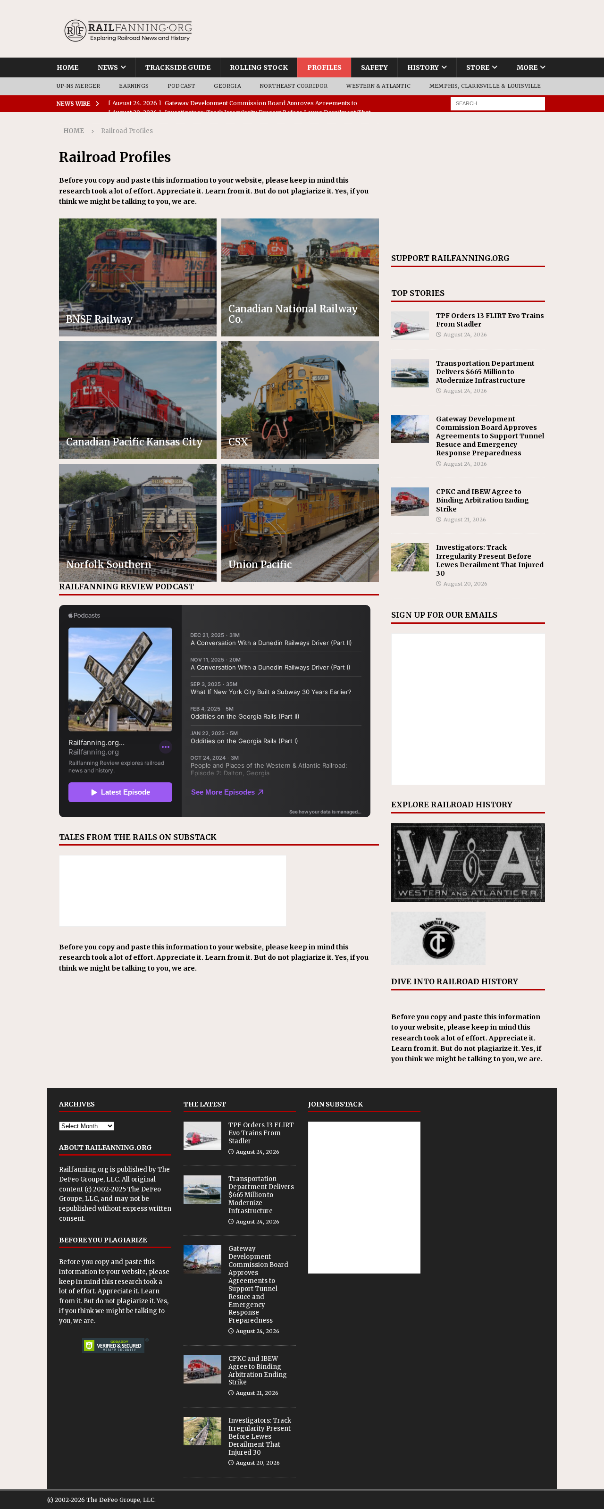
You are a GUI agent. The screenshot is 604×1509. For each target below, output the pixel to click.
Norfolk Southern (108, 564)
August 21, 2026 (465, 519)
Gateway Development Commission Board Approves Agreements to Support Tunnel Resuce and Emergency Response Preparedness (490, 436)
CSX (238, 442)
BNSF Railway (99, 319)
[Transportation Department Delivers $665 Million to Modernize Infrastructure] (410, 373)
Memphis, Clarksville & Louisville (485, 86)
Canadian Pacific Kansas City (134, 442)
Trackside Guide (177, 67)
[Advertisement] (468, 183)
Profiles (324, 67)
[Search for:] (498, 103)
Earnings (134, 86)
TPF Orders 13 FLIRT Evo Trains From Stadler (261, 1133)
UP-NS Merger (78, 86)
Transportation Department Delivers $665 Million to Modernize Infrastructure (485, 372)
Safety (374, 67)
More (527, 67)
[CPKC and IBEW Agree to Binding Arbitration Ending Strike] (410, 501)
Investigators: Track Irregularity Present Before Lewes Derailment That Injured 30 (490, 560)
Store (477, 67)
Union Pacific (260, 564)
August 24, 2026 (465, 334)
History (423, 67)
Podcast (181, 86)
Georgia (227, 86)
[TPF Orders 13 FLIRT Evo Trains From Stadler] (410, 325)
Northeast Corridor (294, 86)
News (108, 67)
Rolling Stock (259, 67)
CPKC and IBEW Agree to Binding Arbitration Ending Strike (482, 500)
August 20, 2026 (465, 583)
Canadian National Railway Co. (293, 314)
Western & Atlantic (378, 86)
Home (67, 67)
